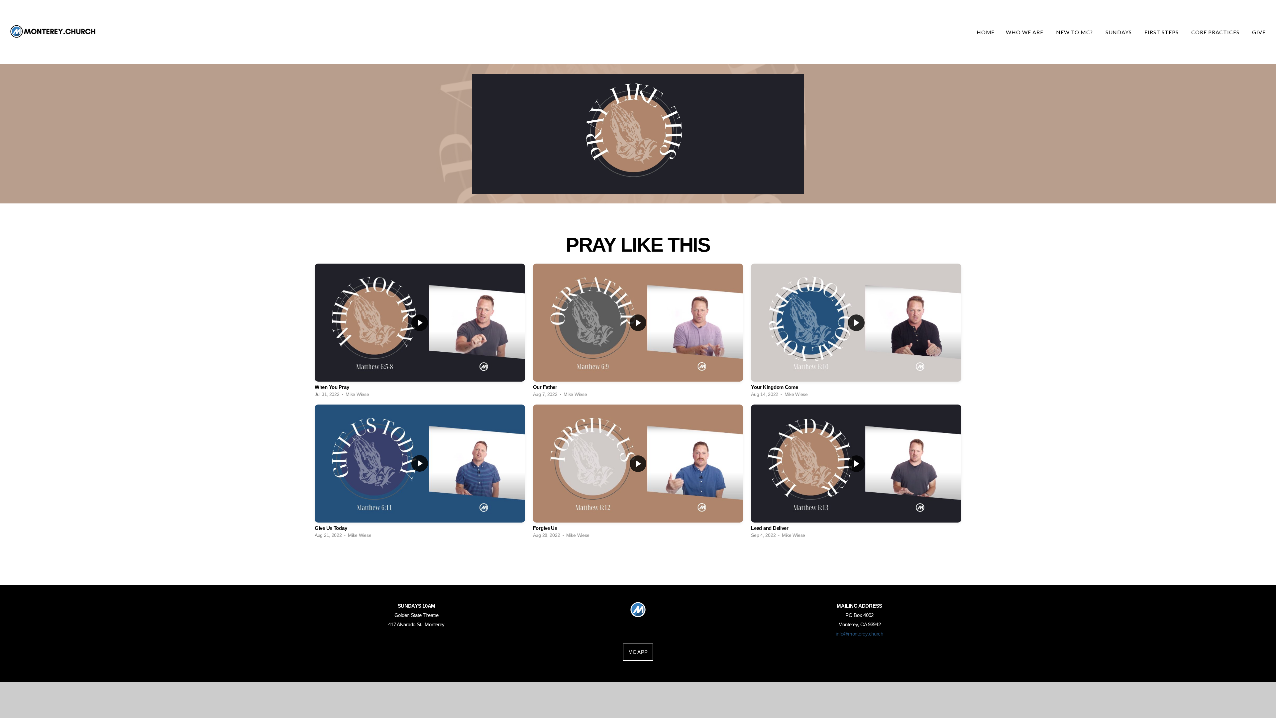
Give (1259, 32)
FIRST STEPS (1162, 32)
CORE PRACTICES (1216, 32)
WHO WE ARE (1025, 32)
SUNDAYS (1119, 32)
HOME (986, 32)
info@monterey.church (859, 634)
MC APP (638, 652)
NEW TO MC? (1075, 32)
